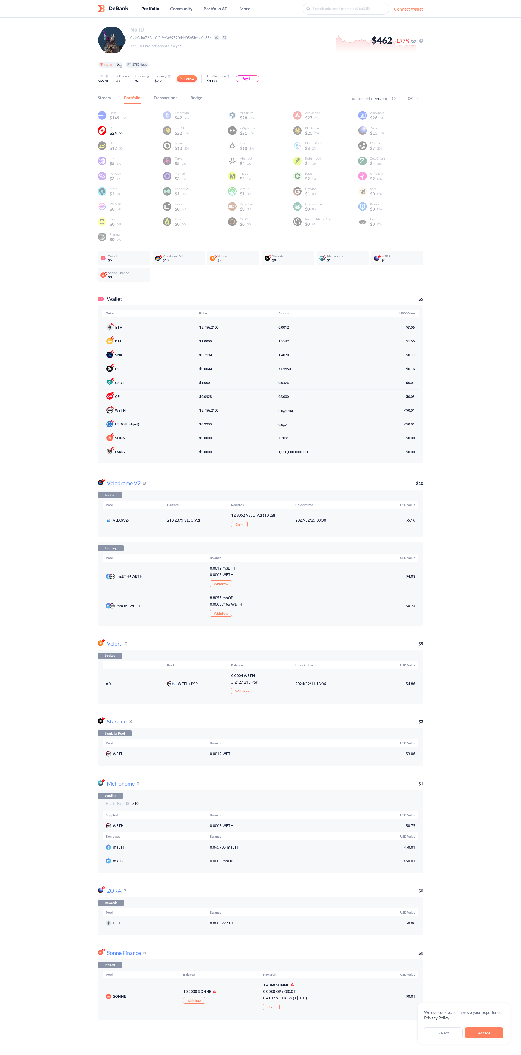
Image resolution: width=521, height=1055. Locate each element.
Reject (443, 1033)
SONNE (121, 438)
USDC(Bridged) (127, 424)
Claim (239, 524)
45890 (108, 64)
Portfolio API (216, 8)
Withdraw (221, 583)
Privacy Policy (436, 1017)
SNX (118, 354)
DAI (118, 341)
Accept (484, 1033)
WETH (120, 410)
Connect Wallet (408, 8)
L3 (117, 368)
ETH (118, 327)
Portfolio (150, 8)
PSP (194, 683)
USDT (120, 382)
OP (117, 396)
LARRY (120, 451)
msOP (121, 605)
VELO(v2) (121, 520)
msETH (122, 576)
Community (181, 8)
